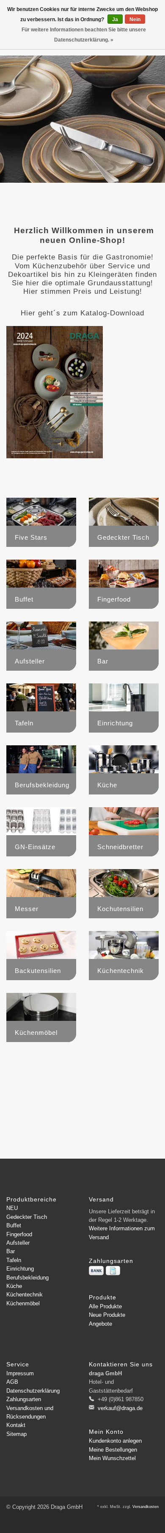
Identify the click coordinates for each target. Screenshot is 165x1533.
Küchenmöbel (23, 1303)
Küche (14, 1286)
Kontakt (15, 1425)
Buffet (13, 1225)
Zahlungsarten (23, 1399)
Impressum (20, 1373)
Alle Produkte (105, 1306)
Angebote (100, 1324)
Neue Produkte (107, 1315)
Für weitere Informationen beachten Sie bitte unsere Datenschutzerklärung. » (84, 35)
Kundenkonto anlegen (115, 1441)
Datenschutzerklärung (33, 1391)
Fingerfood (19, 1234)
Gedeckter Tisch (26, 1217)
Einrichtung (20, 1268)
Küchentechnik (24, 1294)
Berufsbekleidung (27, 1277)
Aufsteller (18, 1243)
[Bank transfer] (96, 1270)
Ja (115, 19)
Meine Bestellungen (113, 1450)
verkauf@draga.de (120, 1408)
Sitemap (16, 1434)
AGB (12, 1382)
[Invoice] (113, 1270)
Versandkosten (145, 1507)
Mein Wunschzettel (112, 1458)
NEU (12, 1208)
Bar (10, 1251)
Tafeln (13, 1260)
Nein (134, 19)
